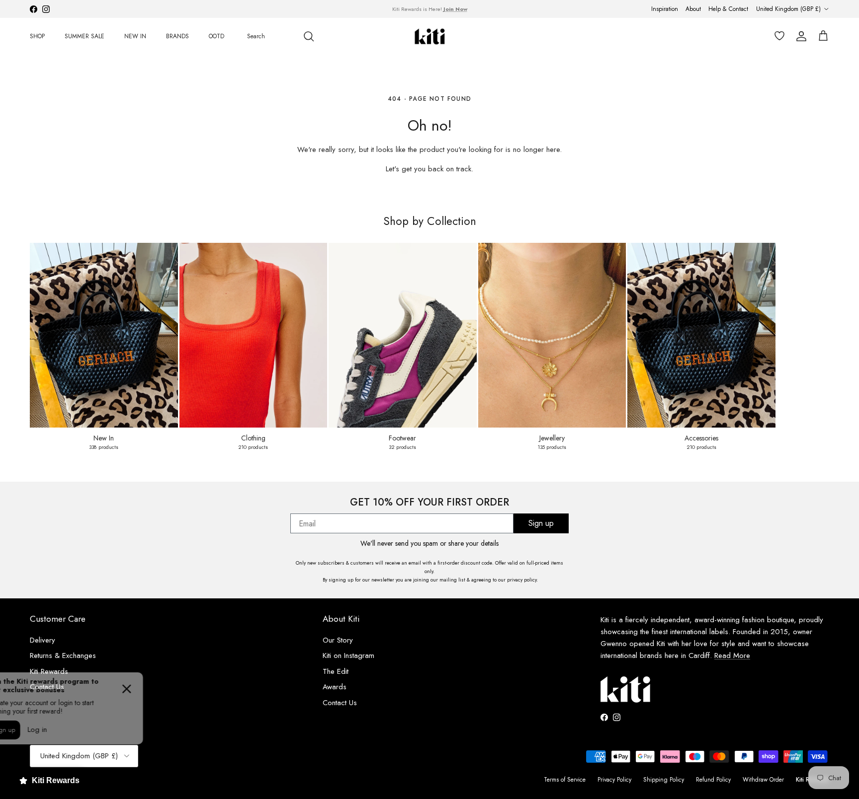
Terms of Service (565, 779)
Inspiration (664, 8)
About (693, 8)
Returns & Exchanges (63, 655)
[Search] (309, 36)
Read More (732, 655)
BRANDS (177, 36)
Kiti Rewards (49, 671)
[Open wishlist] (777, 36)
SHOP (37, 36)
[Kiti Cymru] (430, 36)
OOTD (216, 36)
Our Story (338, 640)
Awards (334, 686)
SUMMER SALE (84, 36)
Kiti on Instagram (348, 655)
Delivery (42, 640)
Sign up (541, 523)
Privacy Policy (614, 779)
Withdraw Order (763, 779)
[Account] (799, 36)
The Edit (335, 671)
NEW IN (135, 36)
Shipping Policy (663, 779)
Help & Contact (728, 8)
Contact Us (340, 702)
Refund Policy (713, 779)
